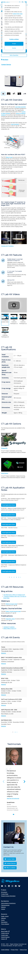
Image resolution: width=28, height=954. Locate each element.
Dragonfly (4, 448)
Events (3, 920)
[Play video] (14, 305)
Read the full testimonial (13, 798)
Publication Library (10, 619)
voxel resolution (15, 124)
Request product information (8, 896)
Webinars (3, 918)
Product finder (4, 894)
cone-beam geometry (20, 107)
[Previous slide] (3, 781)
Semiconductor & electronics (8, 903)
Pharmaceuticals (5, 905)
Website (3, 653)
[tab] (13, 814)
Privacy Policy (14, 949)
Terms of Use (23, 949)
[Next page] (20, 577)
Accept (14, 43)
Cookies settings (14, 39)
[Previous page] (7, 577)
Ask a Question (14, 55)
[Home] (2, 11)
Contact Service (6, 64)
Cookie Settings (5, 949)
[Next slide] (24, 781)
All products (4, 892)
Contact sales (4, 935)
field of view (9, 157)
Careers (3, 939)
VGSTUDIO (4, 473)
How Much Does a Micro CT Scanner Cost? (14, 594)
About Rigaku (4, 931)
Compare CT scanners (9, 627)
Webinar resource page (11, 604)
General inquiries (5, 937)
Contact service (5, 933)
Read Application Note (8, 505)
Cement (3, 909)
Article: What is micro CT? (9, 628)
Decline (14, 48)
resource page (13, 611)
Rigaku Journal (4, 916)
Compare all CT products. (7, 246)
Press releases (5, 924)
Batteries (3, 907)
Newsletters (4, 922)
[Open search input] (20, 2)
